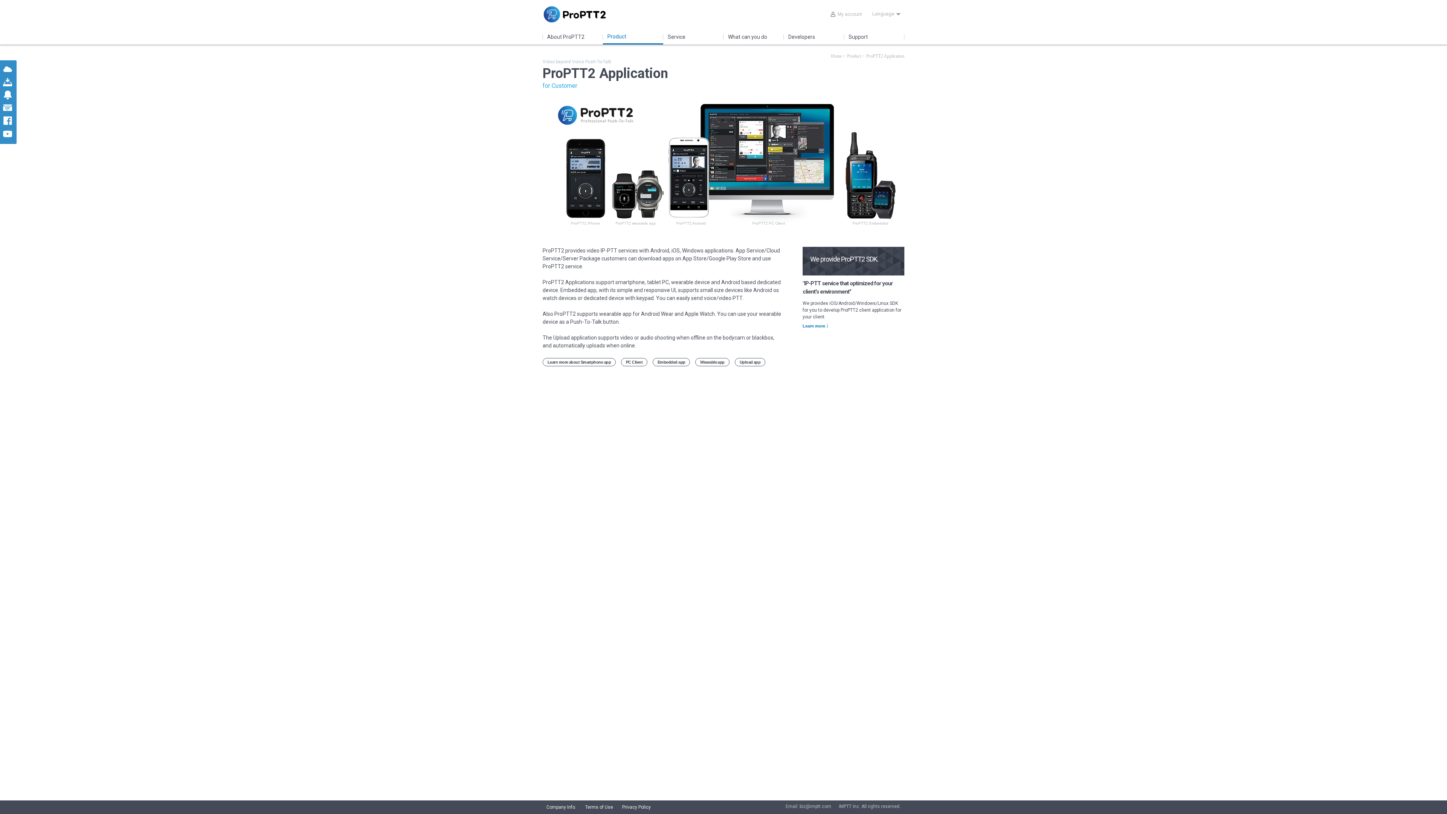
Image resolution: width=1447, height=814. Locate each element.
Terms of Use (599, 807)
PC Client (634, 362)
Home (836, 56)
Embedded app (671, 362)
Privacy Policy (636, 807)
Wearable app (712, 362)
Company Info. (561, 807)
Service (676, 37)
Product (616, 37)
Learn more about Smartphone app (579, 362)
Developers (801, 37)
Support (858, 37)
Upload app (750, 362)
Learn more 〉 (817, 326)
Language (883, 14)
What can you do (747, 37)
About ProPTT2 (565, 37)
